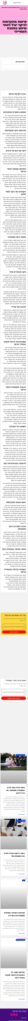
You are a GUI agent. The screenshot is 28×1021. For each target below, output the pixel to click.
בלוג (21, 7)
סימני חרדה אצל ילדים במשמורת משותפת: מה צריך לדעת (15, 790)
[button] (4, 62)
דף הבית (25, 7)
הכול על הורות (17, 2)
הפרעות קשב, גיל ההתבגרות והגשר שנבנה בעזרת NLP (15, 975)
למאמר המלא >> (21, 814)
